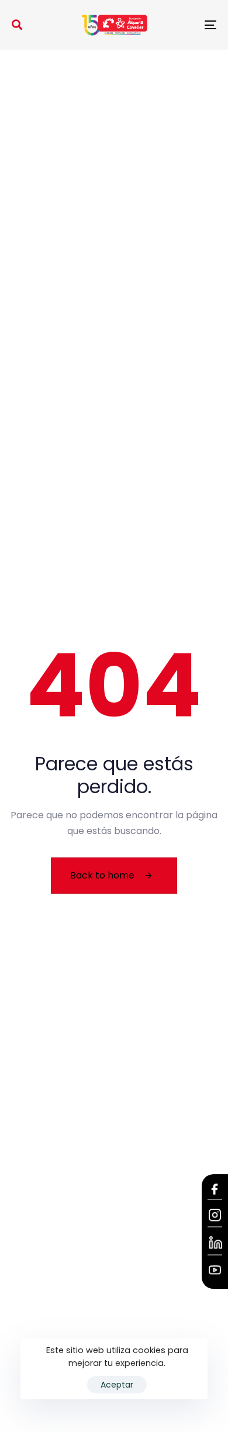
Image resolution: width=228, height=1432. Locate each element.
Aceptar (117, 1385)
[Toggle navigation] (182, 25)
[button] (17, 24)
